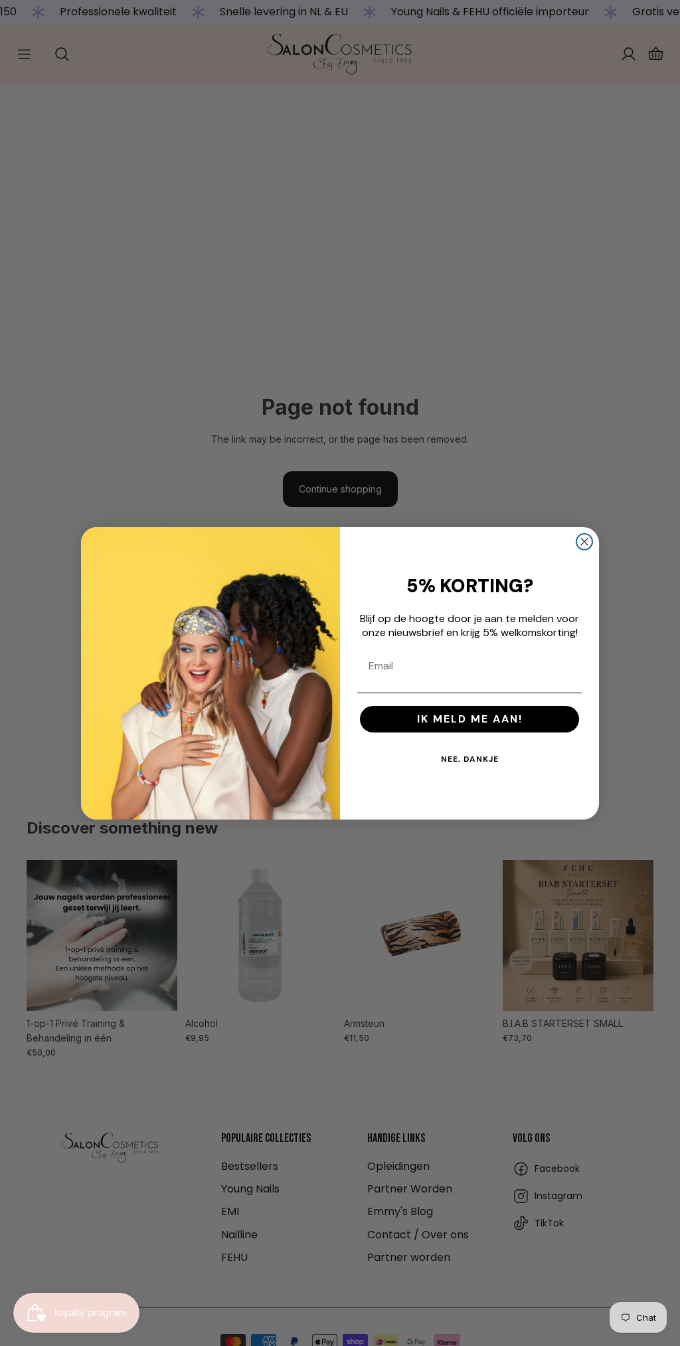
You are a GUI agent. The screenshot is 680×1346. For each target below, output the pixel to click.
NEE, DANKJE (470, 759)
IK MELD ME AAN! (470, 719)
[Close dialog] (584, 542)
